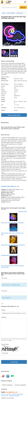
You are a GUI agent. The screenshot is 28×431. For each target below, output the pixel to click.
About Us (9, 394)
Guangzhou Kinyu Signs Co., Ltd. (10, 186)
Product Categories (7, 385)
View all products (23, 211)
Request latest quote (14, 115)
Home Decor (20, 13)
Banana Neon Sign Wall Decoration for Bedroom (13, 245)
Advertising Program (14, 395)
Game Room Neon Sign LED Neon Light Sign (12, 222)
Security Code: (5, 344)
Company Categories (20, 385)
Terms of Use (4, 395)
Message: (3, 317)
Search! (23, 7)
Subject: (3, 310)
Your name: (4, 278)
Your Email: (4, 291)
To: (2, 303)
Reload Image (5, 353)
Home (3, 13)
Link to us (3, 394)
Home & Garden (11, 13)
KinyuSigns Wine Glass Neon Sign (9, 255)
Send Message (14, 362)
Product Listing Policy (17, 394)
